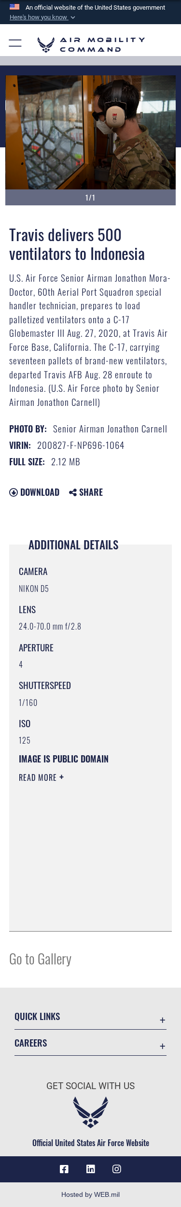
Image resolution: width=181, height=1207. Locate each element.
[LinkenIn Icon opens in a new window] (91, 1169)
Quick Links (37, 1016)
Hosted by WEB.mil (90, 1194)
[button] (43, 17)
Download (38, 492)
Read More (39, 777)
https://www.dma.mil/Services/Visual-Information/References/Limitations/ (77, 899)
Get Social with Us (90, 1086)
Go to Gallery (40, 958)
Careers (30, 1042)
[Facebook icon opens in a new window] (64, 1169)
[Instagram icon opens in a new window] (117, 1169)
